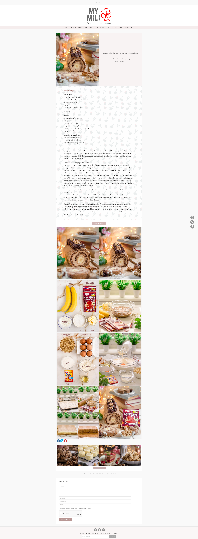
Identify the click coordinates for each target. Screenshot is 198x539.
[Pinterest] (192, 221)
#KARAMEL (95, 473)
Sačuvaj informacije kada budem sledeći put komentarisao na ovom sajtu (75, 509)
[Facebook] (192, 225)
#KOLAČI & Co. (102, 473)
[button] (131, 27)
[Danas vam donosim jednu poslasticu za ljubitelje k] (109, 455)
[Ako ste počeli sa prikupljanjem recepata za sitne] (130, 455)
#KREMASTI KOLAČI (111, 473)
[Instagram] (192, 216)
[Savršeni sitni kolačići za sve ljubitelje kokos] (88, 455)
